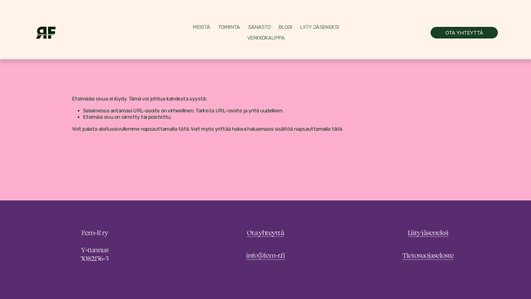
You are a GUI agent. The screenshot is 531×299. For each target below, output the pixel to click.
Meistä (201, 27)
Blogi (285, 27)
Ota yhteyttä (464, 33)
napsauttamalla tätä (165, 129)
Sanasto (259, 27)
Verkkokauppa (266, 38)
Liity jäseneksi (319, 27)
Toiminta (229, 27)
